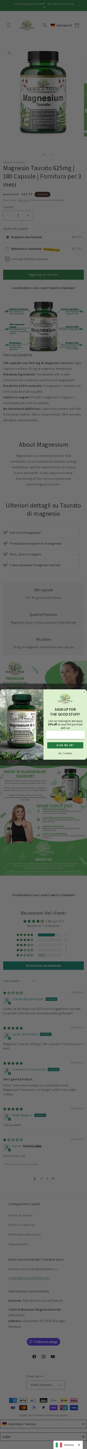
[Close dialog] (84, 692)
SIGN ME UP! (65, 745)
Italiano (69, 1445)
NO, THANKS (65, 753)
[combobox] (68, 1445)
